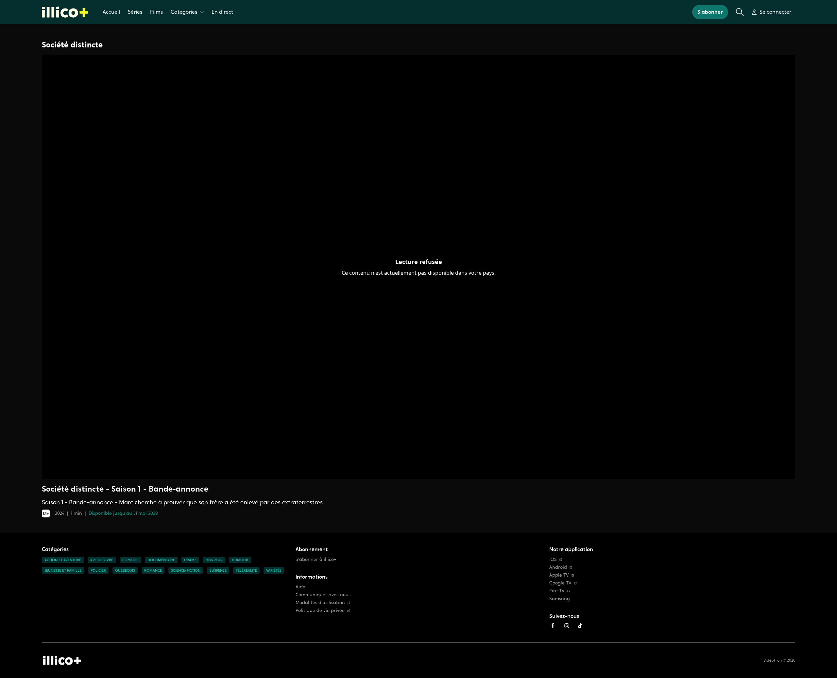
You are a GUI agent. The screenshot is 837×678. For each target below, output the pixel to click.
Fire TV (557, 591)
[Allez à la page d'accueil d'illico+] (65, 12)
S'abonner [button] (710, 12)
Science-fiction (185, 570)
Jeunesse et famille (62, 570)
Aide (300, 587)
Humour (240, 560)
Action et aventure (62, 560)
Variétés (274, 570)
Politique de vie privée (320, 610)
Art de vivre (101, 560)
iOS (553, 559)
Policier (98, 570)
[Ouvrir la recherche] (740, 12)
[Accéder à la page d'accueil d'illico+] (62, 660)
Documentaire (161, 560)
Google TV (560, 583)
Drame (190, 560)
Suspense (218, 570)
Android (558, 567)
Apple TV (559, 575)
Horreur (214, 560)
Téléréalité (246, 570)
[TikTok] (580, 625)
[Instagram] (566, 625)
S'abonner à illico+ (316, 559)
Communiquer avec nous (323, 595)
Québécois (125, 570)
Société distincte (72, 45)
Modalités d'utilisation (320, 602)
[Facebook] (552, 625)
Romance (153, 570)
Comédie (130, 560)
